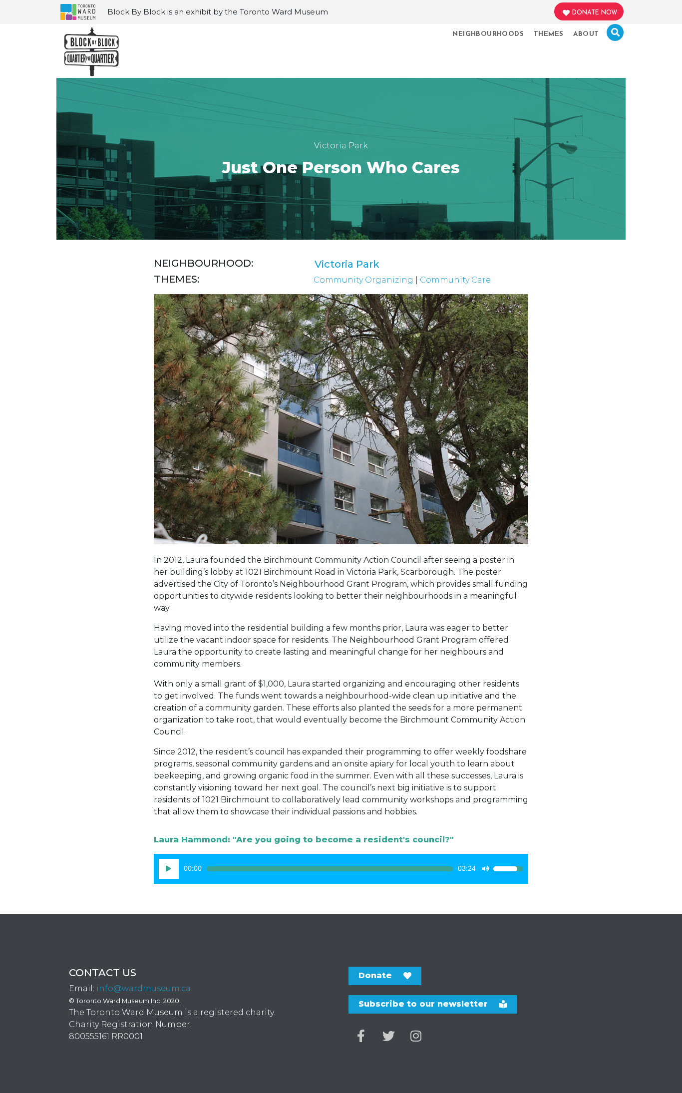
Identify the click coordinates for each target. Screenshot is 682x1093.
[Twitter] (388, 1036)
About (586, 34)
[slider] (330, 868)
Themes (548, 34)
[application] (341, 869)
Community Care (455, 280)
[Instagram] (415, 1036)
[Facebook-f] (360, 1036)
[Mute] (485, 868)
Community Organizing (363, 280)
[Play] (169, 869)
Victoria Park (347, 264)
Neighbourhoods (488, 34)
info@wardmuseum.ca (143, 988)
